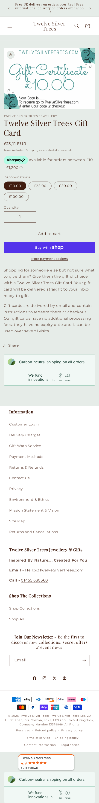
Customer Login (24, 424)
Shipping (32, 150)
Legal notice (70, 745)
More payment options (49, 258)
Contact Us (19, 478)
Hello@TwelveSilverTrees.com (54, 570)
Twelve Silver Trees (35, 715)
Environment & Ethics (29, 500)
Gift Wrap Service (25, 446)
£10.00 (15, 186)
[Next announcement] (90, 8)
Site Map (17, 521)
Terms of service (37, 737)
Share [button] (13, 345)
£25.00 (40, 186)
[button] (9, 26)
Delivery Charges (25, 435)
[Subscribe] (84, 660)
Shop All (16, 619)
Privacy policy (72, 730)
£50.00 (65, 186)
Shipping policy (67, 737)
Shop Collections (24, 608)
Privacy (16, 489)
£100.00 (16, 197)
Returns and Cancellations (33, 532)
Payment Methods (26, 457)
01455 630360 (34, 580)
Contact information (40, 745)
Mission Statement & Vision (34, 510)
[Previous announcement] (9, 8)
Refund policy (46, 730)
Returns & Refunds (26, 467)
